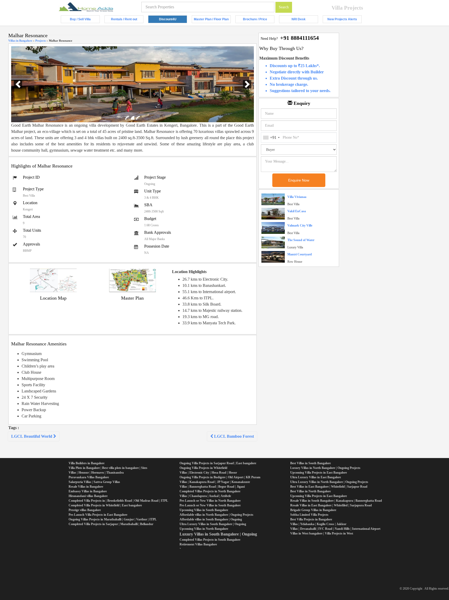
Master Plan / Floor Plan (212, 20)
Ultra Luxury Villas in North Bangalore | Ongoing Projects (329, 482)
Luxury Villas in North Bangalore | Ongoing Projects (325, 468)
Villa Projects (347, 8)
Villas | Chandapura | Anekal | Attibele (205, 496)
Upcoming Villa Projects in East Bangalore (318, 472)
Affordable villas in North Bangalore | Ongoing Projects (216, 515)
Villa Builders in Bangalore (86, 463)
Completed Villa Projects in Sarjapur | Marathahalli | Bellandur (111, 524)
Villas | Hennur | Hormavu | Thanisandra (96, 472)
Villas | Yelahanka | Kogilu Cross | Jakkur (318, 524)
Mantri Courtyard (299, 254)
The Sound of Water (300, 240)
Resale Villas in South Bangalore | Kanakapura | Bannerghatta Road (336, 500)
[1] (127, 118)
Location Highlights (189, 271)
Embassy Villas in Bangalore (88, 491)
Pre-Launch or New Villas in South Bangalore (210, 505)
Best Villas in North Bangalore (310, 491)
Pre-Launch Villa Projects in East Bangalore (98, 515)
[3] (138, 118)
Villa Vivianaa (296, 197)
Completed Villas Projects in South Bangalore (210, 539)
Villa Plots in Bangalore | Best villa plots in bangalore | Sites (108, 468)
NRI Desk (305, 20)
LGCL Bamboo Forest (233, 436)
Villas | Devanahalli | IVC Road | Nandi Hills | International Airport (335, 529)
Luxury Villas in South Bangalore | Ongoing (218, 534)
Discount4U (173, 20)
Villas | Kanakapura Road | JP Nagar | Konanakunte (215, 482)
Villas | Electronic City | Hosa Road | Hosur (208, 472)
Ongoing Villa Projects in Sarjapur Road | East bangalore (218, 463)
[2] (132, 118)
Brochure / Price (258, 20)
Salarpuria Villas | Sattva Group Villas (94, 482)
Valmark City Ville (299, 225)
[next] (247, 84)
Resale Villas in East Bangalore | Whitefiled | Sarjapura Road (331, 505)
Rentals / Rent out (127, 20)
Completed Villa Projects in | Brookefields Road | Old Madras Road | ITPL (118, 500)
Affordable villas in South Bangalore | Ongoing (211, 519)
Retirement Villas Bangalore (198, 544)
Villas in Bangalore (20, 40)
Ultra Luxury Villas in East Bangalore (315, 477)
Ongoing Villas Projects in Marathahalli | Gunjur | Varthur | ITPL (113, 519)
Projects (40, 40)
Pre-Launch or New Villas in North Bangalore (210, 500)
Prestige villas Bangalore (85, 510)
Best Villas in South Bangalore (310, 463)
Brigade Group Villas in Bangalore (313, 510)
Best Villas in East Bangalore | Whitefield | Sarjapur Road (328, 486)
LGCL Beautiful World (32, 436)
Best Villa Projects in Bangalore (311, 519)
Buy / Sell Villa (85, 20)
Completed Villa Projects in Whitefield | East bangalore (105, 505)
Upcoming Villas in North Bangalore (204, 529)
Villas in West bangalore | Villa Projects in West (321, 533)
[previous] (18, 84)
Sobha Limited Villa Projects (309, 515)
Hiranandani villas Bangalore (88, 496)
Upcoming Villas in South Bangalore (204, 510)
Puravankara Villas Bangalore (89, 477)
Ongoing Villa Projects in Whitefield (203, 468)
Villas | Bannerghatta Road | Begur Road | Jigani (212, 486)
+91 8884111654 (299, 38)
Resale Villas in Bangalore (86, 486)
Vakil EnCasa (296, 211)
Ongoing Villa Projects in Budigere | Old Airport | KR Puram (220, 477)
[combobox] (271, 138)
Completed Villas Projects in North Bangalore (210, 491)
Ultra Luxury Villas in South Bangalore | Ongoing (213, 524)
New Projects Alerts (344, 20)
